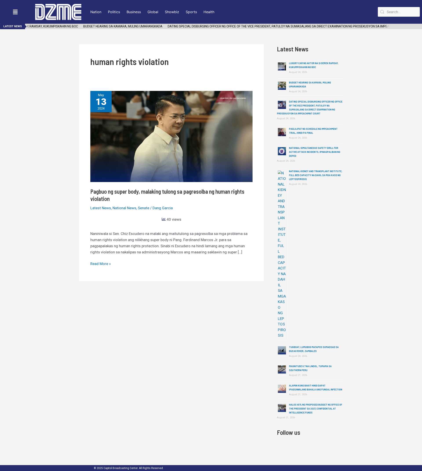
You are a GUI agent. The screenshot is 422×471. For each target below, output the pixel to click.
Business (134, 12)
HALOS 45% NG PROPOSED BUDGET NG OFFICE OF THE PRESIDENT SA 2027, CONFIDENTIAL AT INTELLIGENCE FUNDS (315, 408)
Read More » (100, 263)
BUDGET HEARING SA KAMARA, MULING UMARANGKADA (118, 26)
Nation (95, 12)
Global (152, 12)
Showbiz (172, 12)
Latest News (100, 208)
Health (209, 12)
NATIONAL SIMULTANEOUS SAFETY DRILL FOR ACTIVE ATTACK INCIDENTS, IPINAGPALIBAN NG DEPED (314, 151)
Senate (143, 208)
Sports (191, 12)
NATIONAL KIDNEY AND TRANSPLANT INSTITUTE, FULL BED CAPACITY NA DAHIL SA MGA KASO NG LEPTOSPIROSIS (315, 175)
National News (124, 208)
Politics (114, 12)
